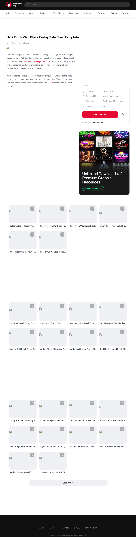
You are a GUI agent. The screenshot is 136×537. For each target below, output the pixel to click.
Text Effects (58, 14)
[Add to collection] (122, 114)
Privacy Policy (91, 527)
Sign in (125, 13)
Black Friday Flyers (110, 101)
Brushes (101, 14)
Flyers (14, 43)
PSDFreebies (98, 122)
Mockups (73, 14)
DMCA (77, 527)
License (53, 527)
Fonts (31, 14)
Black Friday (24, 43)
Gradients (87, 14)
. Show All (122, 101)
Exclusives (19, 14)
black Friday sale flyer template (36, 61)
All (7, 14)
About (41, 527)
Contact (65, 527)
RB (51, 82)
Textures (44, 14)
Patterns (114, 14)
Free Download (100, 115)
